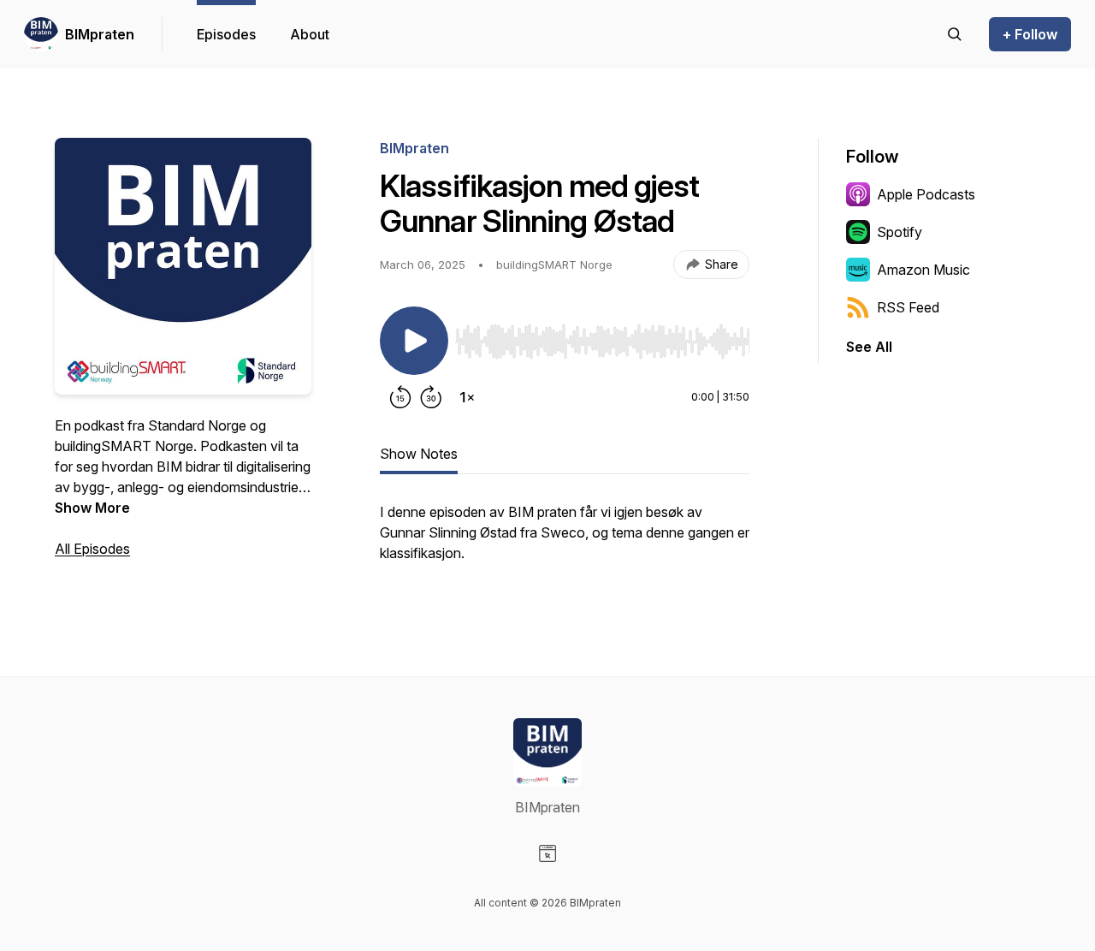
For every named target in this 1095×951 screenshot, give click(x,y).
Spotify (899, 232)
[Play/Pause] (414, 340)
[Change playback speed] (467, 397)
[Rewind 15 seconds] (400, 397)
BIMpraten (99, 34)
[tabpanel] (564, 541)
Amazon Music (923, 269)
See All (869, 346)
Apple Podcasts (926, 194)
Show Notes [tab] (419, 453)
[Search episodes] (955, 34)
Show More (92, 507)
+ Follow (1030, 34)
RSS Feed (908, 307)
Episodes (226, 34)
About (309, 34)
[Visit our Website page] (547, 853)
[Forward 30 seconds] (431, 397)
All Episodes (92, 548)
